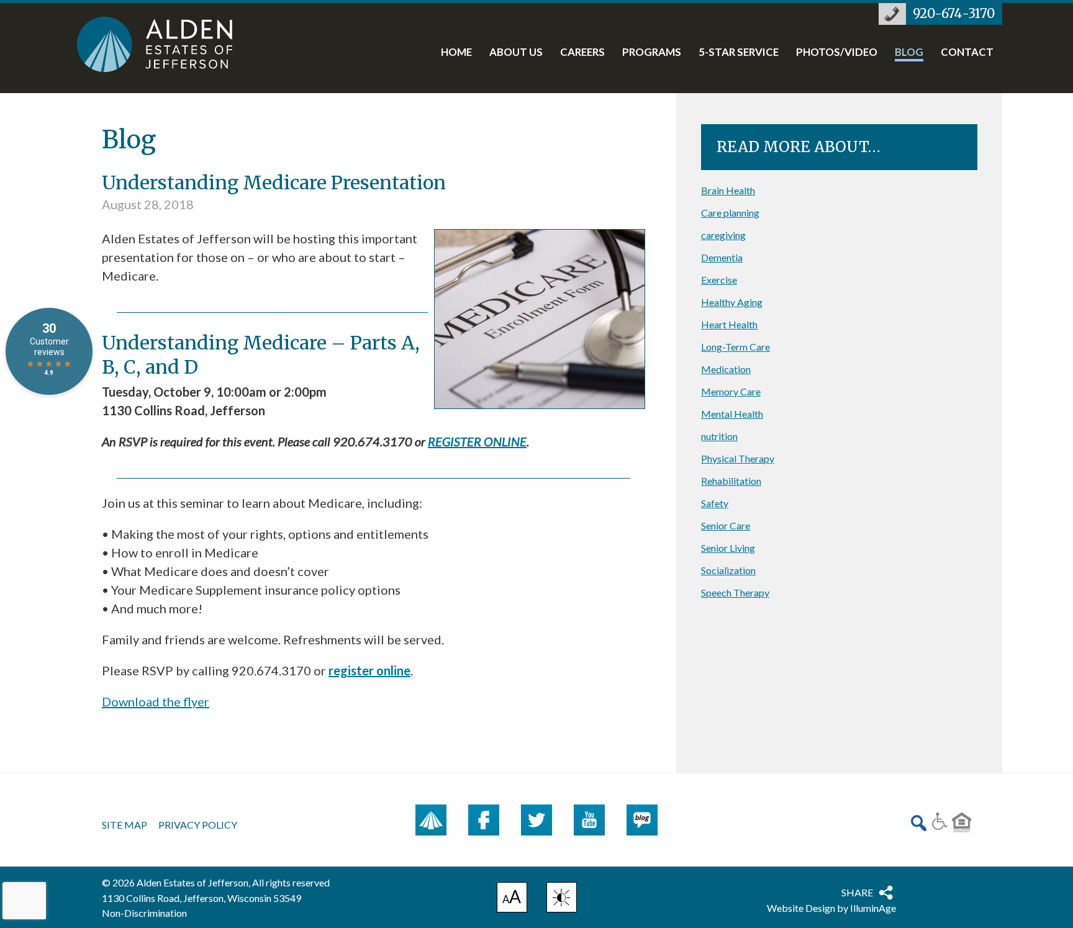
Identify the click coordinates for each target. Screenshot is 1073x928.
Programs (651, 52)
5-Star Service (739, 52)
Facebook (483, 820)
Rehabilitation (731, 481)
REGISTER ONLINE (477, 441)
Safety (714, 503)
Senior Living (728, 548)
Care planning (730, 212)
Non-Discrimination (144, 913)
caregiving (723, 235)
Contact (967, 52)
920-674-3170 (954, 14)
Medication (726, 369)
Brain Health (728, 190)
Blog (909, 52)
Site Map (124, 825)
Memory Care (731, 391)
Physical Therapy (737, 458)
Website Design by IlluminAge (831, 908)
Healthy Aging (732, 302)
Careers (582, 52)
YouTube (589, 820)
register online (369, 670)
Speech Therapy (735, 592)
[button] (561, 897)
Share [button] (857, 892)
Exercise (719, 280)
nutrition (719, 436)
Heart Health (729, 324)
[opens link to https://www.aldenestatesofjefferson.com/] (167, 44)
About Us (516, 52)
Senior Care (725, 525)
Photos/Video (836, 52)
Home (456, 52)
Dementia (722, 257)
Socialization (728, 570)
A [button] (512, 898)
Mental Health (732, 414)
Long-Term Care (735, 347)
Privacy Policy (197, 825)
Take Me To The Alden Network (430, 820)
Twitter (536, 820)
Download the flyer (155, 701)
